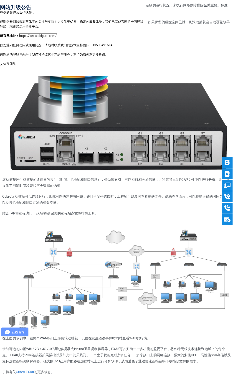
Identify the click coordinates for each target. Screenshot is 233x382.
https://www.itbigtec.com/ (38, 36)
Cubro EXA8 (25, 372)
